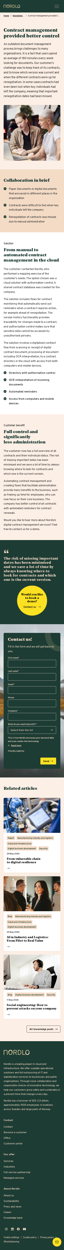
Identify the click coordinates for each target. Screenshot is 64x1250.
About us (9, 1195)
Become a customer (15, 1132)
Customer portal (13, 1143)
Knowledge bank (13, 1217)
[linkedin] (12, 1229)
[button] (14, 745)
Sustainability (11, 1201)
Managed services (14, 1178)
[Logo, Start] (17, 1052)
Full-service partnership (17, 1172)
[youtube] (24, 1229)
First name (13, 657)
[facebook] (18, 1229)
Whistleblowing (11, 1241)
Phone (11, 697)
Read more (8, 868)
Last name (13, 671)
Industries (9, 1166)
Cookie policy (29, 1237)
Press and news (12, 1206)
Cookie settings (11, 1237)
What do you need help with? (22, 724)
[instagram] (6, 1229)
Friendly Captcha (16, 750)
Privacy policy (47, 1237)
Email (11, 684)
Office (7, 1138)
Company (13, 710)
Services (8, 1161)
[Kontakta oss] (57, 1242)
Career (7, 1212)
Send (46, 761)
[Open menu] (56, 6)
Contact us (30, 607)
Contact (8, 1126)
